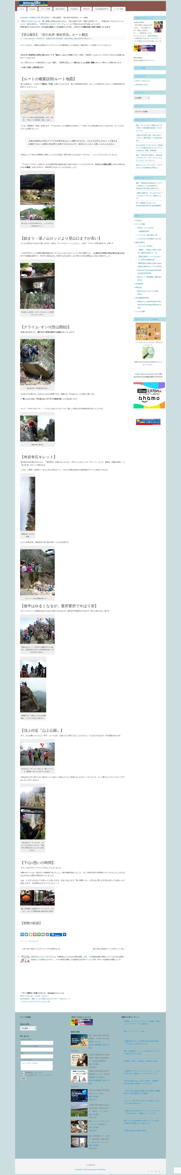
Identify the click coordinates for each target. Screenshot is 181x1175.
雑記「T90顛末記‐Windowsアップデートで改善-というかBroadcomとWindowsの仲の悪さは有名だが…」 (149, 185)
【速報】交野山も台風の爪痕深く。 (136, 1130)
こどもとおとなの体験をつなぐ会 (149, 239)
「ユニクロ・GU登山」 (145, 246)
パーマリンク (33, 941)
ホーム (21, 9)
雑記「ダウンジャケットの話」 (135, 1031)
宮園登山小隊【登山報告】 (40, 17)
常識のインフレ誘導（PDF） (92, 959)
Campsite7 (24, 17)
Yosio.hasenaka (29, 38)
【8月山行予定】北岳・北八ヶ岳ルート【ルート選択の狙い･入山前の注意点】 (149, 137)
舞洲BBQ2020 (144, 231)
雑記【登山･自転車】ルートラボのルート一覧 (108, 949)
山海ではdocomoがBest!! (144, 374)
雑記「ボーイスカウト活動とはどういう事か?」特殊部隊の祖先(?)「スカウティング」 (149, 127)
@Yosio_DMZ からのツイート (144, 60)
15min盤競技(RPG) (101, 9)
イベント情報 (45, 9)
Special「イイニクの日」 (146, 228)
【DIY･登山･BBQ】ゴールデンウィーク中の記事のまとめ (40, 949)
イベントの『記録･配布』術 (147, 235)
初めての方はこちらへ (30, 21)
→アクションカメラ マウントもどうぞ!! (35, 1002)
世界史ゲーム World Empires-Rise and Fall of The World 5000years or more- (149, 305)
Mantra (94, 1169)
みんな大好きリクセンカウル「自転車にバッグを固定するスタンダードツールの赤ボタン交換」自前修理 (149, 147)
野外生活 (86, 9)
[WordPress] (155, 1171)
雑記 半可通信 (94, 1064)
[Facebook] (148, 1171)
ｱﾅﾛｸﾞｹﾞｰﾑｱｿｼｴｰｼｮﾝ (142, 81)
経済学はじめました (39, 957)
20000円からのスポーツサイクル (52, 24)
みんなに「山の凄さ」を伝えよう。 (39, 996)
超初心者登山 (60, 9)
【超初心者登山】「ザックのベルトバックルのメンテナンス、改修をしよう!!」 (149, 195)
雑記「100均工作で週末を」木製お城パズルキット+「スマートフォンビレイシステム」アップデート (149, 157)
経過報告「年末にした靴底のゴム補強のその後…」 (142, 1061)
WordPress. (102, 1169)
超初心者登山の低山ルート (83, 38)
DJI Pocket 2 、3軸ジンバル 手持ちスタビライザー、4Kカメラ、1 (45, 999)
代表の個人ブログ (141, 85)
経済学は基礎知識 (95, 1045)
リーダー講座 (118, 9)
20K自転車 (74, 9)
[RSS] (159, 1171)
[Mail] (151, 1171)
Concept (32, 9)
